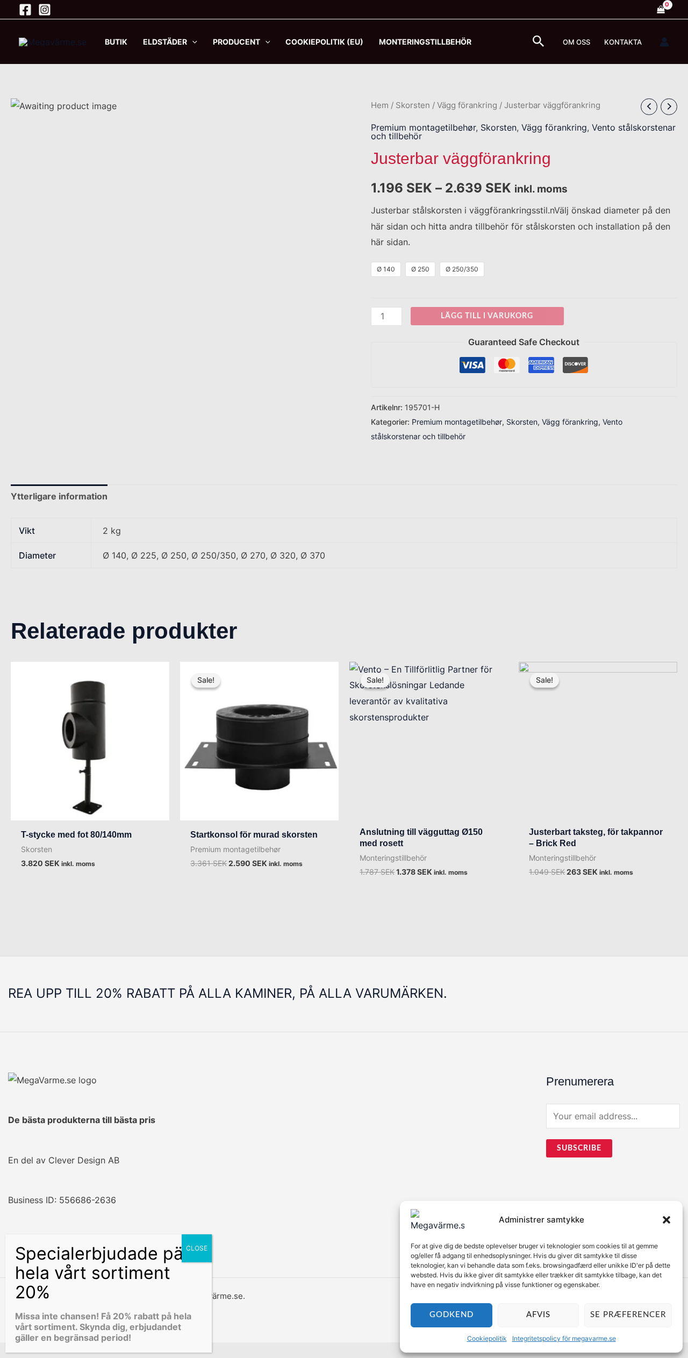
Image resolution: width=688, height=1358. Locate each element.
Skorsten (413, 105)
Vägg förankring (467, 105)
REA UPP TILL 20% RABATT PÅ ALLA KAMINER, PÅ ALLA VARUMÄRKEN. (227, 993)
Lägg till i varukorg (487, 316)
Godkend (451, 1315)
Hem (380, 105)
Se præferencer (628, 1315)
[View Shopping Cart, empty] (660, 9)
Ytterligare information (59, 496)
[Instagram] (44, 9)
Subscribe (579, 1148)
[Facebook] (25, 9)
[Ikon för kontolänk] (664, 42)
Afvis (538, 1315)
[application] (192, 41)
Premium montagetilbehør (423, 127)
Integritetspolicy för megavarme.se (564, 1338)
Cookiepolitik (487, 1338)
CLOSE (196, 1248)
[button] (666, 1219)
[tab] (59, 496)
